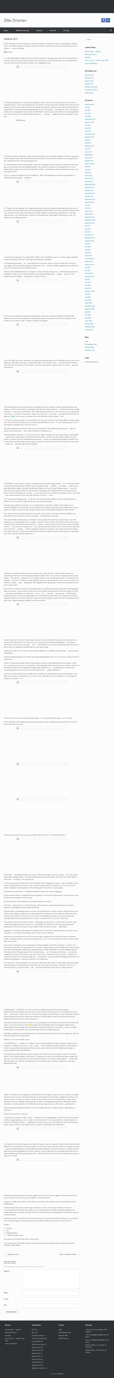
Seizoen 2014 (89, 75)
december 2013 (90, 217)
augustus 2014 (89, 202)
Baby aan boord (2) (12, 1254)
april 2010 (88, 288)
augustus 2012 (89, 241)
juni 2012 (88, 247)
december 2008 (90, 306)
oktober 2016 (89, 161)
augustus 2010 (89, 276)
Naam (6, 1293)
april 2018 (88, 143)
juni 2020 (88, 113)
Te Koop (66, 30)
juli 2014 (87, 205)
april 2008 (88, 318)
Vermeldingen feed (91, 344)
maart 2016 (88, 175)
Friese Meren (21, 1243)
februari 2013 (89, 235)
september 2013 (90, 220)
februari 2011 (89, 273)
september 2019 (90, 119)
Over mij (53, 30)
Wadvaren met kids (22, 30)
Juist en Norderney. (91, 63)
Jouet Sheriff (89, 93)
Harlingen (28, 1243)
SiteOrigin (60, 1374)
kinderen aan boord (54, 1243)
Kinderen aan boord (91, 87)
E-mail (6, 1299)
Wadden (18, 1245)
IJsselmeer (34, 1243)
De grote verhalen (37, 1335)
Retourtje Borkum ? (91, 54)
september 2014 (90, 199)
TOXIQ (13, 416)
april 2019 (88, 131)
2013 (33, 1329)
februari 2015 (89, 190)
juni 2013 (88, 229)
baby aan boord (13, 1243)
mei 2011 (88, 267)
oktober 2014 (89, 196)
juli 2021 (87, 107)
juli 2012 (87, 244)
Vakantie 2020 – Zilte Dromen (95, 1350)
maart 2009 (88, 303)
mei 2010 (88, 285)
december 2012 (90, 238)
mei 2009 (88, 297)
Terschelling (7, 1245)
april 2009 (88, 300)
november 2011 (90, 258)
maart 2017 (88, 152)
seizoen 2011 (71, 1243)
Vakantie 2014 (36, 1362)
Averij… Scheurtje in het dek (68, 1254)
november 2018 (90, 134)
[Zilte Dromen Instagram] (108, 20)
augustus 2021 (89, 104)
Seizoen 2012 (89, 81)
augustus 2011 (89, 264)
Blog (33, 1332)
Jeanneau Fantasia (43, 1243)
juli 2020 (87, 110)
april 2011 (88, 270)
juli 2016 (87, 166)
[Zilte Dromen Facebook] (103, 20)
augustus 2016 (89, 164)
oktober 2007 (89, 330)
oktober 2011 (89, 261)
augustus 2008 (89, 309)
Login (86, 341)
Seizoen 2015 (36, 1353)
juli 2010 (87, 279)
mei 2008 (88, 315)
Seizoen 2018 (36, 1359)
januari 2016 (89, 181)
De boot (39, 30)
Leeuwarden (63, 1243)
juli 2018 (87, 140)
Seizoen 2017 (36, 1356)
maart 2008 (88, 321)
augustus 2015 (89, 187)
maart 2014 (88, 211)
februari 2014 (89, 214)
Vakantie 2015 (36, 1365)
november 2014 (90, 193)
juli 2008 (87, 312)
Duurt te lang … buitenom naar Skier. (97, 60)
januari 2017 (89, 158)
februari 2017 (89, 155)
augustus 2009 (89, 291)
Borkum (88, 1352)
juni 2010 (88, 282)
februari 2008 (89, 324)
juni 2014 (88, 208)
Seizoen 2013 (89, 78)
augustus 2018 (89, 137)
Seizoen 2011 (89, 84)
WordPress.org (89, 350)
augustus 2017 (89, 146)
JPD (87, 1335)
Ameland (88, 57)
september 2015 (90, 184)
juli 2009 (87, 294)
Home (6, 30)
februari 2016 (89, 178)
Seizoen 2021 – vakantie (93, 51)
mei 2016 (88, 169)
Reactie (7, 1271)
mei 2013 (88, 232)
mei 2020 (88, 116)
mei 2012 (88, 249)
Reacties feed (89, 347)
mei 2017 (88, 149)
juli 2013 (87, 226)
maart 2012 (88, 255)
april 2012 (88, 253)
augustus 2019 (89, 122)
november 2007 (90, 327)
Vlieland (13, 1245)
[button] (110, 30)
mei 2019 (88, 128)
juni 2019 (88, 125)
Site (5, 1305)
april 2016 (88, 172)
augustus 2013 (89, 223)
